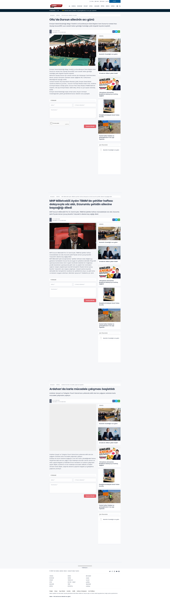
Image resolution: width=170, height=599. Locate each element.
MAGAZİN (96, 6)
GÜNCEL (74, 6)
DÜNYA (107, 6)
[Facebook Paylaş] (113, 31)
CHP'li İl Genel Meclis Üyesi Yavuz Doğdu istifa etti (77, 10)
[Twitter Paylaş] (116, 31)
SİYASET (86, 6)
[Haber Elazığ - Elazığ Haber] (56, 6)
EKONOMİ (79, 6)
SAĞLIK (112, 6)
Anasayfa (52, 15)
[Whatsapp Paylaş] (119, 31)
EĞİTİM (102, 6)
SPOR (90, 6)
